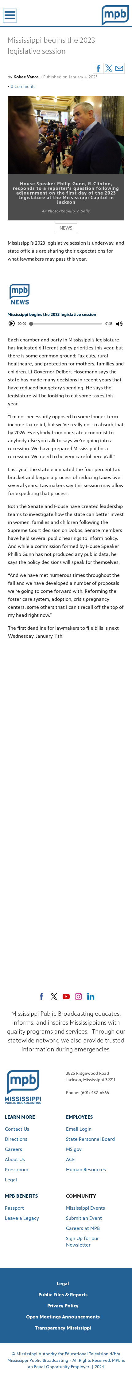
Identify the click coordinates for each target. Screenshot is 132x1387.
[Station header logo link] (115, 15)
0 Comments (23, 86)
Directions (16, 1139)
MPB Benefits (21, 1196)
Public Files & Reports (62, 1295)
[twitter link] (54, 996)
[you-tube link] (66, 996)
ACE (70, 1159)
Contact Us (17, 1129)
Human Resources (86, 1169)
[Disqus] (66, 731)
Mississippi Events (85, 1208)
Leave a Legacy (22, 1218)
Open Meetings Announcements (63, 1317)
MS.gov (74, 1149)
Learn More (20, 1117)
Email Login (78, 1129)
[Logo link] (23, 1087)
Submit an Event (84, 1218)
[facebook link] (41, 996)
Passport (14, 1208)
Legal (11, 1180)
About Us (15, 1159)
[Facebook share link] (98, 68)
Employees (79, 1117)
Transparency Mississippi (63, 1328)
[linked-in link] (90, 996)
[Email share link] (119, 68)
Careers (13, 1149)
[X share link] (108, 68)
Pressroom (16, 1169)
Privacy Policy (63, 1306)
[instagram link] (78, 996)
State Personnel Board (90, 1139)
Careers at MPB (83, 1228)
